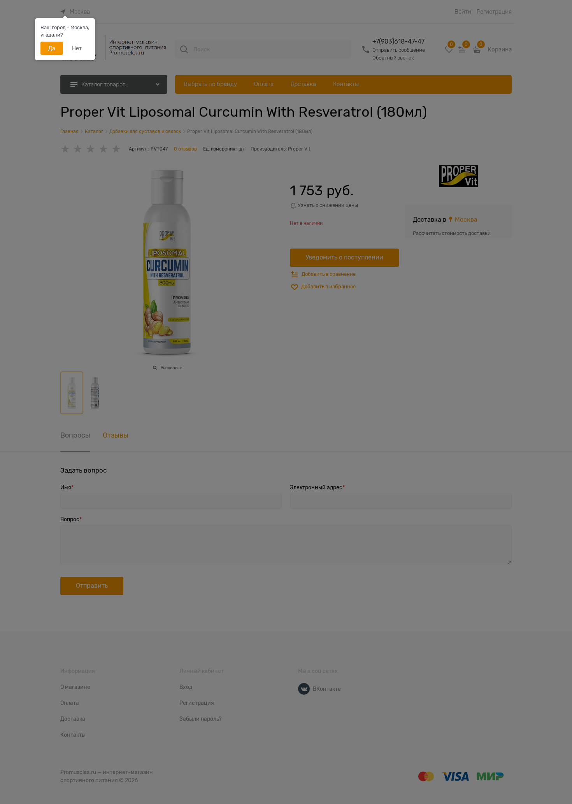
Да (51, 48)
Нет (77, 48)
